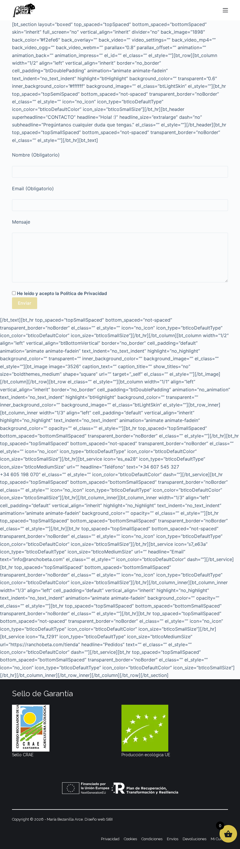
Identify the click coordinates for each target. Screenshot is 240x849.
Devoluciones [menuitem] (194, 839)
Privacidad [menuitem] (110, 839)
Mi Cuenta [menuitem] (219, 839)
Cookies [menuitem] (130, 839)
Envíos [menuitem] (172, 839)
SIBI (109, 819)
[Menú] (225, 10)
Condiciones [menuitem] (151, 839)
